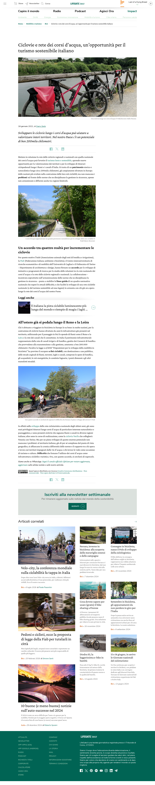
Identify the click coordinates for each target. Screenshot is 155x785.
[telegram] (116, 770)
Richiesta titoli (25, 760)
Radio (57, 11)
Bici (22, 587)
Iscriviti (75, 506)
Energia (47, 17)
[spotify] (96, 770)
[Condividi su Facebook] (51, 149)
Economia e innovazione (67, 17)
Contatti (53, 741)
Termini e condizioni (58, 763)
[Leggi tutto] (135, 521)
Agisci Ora (107, 11)
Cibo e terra (111, 17)
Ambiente (22, 17)
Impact (132, 11)
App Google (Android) (28, 748)
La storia (53, 748)
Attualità (22, 737)
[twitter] (86, 770)
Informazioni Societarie (60, 760)
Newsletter (34, 3)
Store (20, 3)
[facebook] (81, 770)
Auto (23, 725)
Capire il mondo (28, 11)
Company (53, 737)
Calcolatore (24, 767)
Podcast (80, 11)
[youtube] (101, 770)
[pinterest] (91, 770)
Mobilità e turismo (92, 17)
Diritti (35, 17)
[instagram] (106, 770)
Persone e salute (130, 17)
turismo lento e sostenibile (59, 160)
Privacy (52, 756)
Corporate (23, 763)
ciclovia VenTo (72, 436)
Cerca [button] (47, 3)
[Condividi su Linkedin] (62, 149)
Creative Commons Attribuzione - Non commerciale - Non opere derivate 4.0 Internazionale (58, 472)
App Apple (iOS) (25, 745)
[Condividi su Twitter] (56, 149)
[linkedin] (111, 770)
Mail (51, 752)
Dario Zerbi (41, 126)
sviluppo (35, 426)
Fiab (22, 260)
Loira (20, 337)
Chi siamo (53, 745)
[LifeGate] (77, 3)
